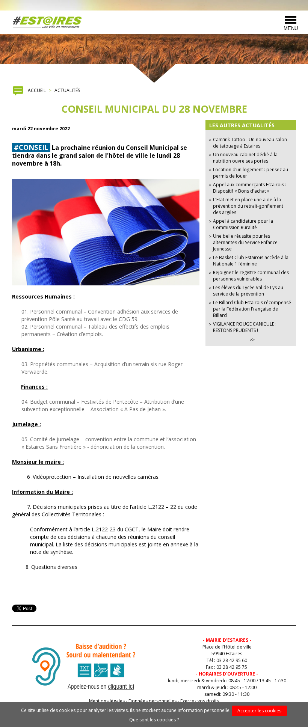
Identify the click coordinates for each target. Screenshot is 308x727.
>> (252, 339)
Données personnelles (152, 701)
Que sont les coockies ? (154, 719)
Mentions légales (107, 701)
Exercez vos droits (199, 701)
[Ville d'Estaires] (47, 22)
